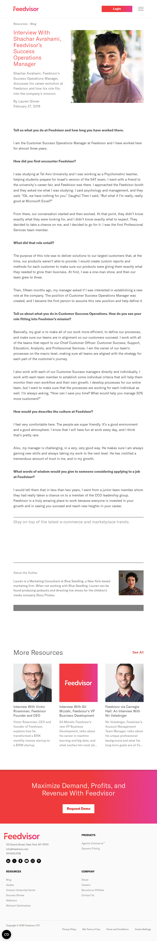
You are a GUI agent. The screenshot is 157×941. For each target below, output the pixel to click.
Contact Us (88, 895)
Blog (8, 879)
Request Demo (78, 808)
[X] (14, 861)
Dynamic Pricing (91, 848)
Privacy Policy (69, 929)
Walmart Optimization (18, 905)
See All (138, 652)
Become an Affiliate (93, 890)
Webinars (11, 900)
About (85, 879)
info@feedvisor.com (17, 849)
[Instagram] (33, 861)
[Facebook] (20, 861)
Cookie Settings (143, 929)
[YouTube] (27, 861)
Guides (10, 884)
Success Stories (15, 895)
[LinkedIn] (8, 861)
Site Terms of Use (91, 929)
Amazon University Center (21, 890)
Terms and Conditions (117, 929)
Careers (86, 884)
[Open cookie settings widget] (6, 934)
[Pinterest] (39, 861)
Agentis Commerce (93, 843)
